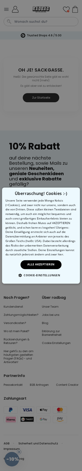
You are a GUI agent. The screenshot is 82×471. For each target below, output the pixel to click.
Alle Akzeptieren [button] (40, 265)
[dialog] (41, 235)
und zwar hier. (54, 255)
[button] (41, 275)
